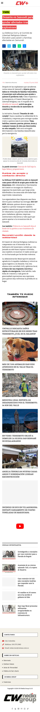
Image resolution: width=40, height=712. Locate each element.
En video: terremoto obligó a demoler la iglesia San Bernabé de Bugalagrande (19, 438)
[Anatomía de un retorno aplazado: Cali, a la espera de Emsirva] (9, 568)
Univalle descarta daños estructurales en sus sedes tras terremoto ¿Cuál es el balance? (19, 331)
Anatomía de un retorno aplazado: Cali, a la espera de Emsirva (27, 567)
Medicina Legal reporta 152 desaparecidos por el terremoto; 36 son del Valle (19, 403)
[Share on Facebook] (4, 46)
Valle (6, 12)
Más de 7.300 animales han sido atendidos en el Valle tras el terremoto (18, 367)
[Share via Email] (24, 46)
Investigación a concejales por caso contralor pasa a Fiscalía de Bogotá (27, 554)
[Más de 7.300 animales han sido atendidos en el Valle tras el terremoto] (20, 349)
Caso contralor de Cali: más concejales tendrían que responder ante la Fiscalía (27, 582)
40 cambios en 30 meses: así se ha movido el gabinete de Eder (27, 595)
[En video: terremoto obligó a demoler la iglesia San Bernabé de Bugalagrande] (20, 421)
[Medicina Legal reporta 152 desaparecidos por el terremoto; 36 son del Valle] (20, 385)
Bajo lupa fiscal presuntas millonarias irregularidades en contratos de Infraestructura (27, 610)
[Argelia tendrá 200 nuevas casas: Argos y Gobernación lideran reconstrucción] (20, 456)
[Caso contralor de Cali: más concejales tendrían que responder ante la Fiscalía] (9, 582)
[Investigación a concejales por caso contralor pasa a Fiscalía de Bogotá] (9, 555)
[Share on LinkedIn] (14, 46)
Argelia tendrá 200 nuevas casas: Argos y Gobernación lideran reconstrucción (19, 474)
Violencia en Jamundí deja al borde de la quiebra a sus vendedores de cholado (19, 228)
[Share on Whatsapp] (19, 46)
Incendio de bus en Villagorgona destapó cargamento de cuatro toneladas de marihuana (19, 510)
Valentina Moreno (11, 82)
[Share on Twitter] (9, 46)
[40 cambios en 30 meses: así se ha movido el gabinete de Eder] (9, 595)
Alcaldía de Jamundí (10, 104)
